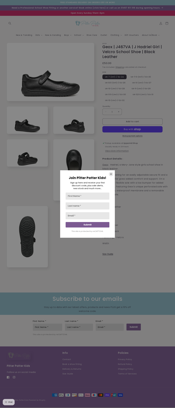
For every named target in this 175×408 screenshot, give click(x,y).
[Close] (111, 174)
